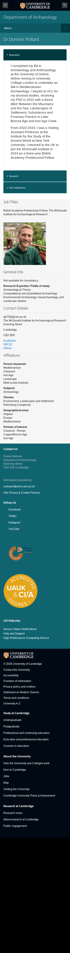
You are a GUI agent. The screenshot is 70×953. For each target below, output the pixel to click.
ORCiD (7, 344)
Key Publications (17, 187)
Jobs (6, 776)
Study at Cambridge (16, 713)
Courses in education (16, 745)
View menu (5, 5)
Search (64, 5)
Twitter (12, 516)
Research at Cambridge (18, 806)
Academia (9, 340)
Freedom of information (17, 681)
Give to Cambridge (14, 769)
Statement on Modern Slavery (21, 692)
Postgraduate (11, 726)
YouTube (13, 528)
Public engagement (15, 825)
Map (6, 782)
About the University (17, 756)
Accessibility (11, 675)
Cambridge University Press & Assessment (29, 795)
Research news (12, 813)
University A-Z (11, 703)
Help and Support (14, 633)
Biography (14, 54)
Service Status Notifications (20, 629)
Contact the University (16, 669)
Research (13, 176)
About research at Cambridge (21, 819)
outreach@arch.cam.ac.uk (19, 486)
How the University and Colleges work (26, 763)
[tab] (35, 54)
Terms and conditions (16, 697)
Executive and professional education (26, 739)
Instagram (14, 522)
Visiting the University (16, 789)
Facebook (14, 509)
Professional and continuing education (26, 732)
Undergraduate (12, 720)
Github (7, 348)
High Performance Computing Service (26, 637)
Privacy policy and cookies (19, 686)
